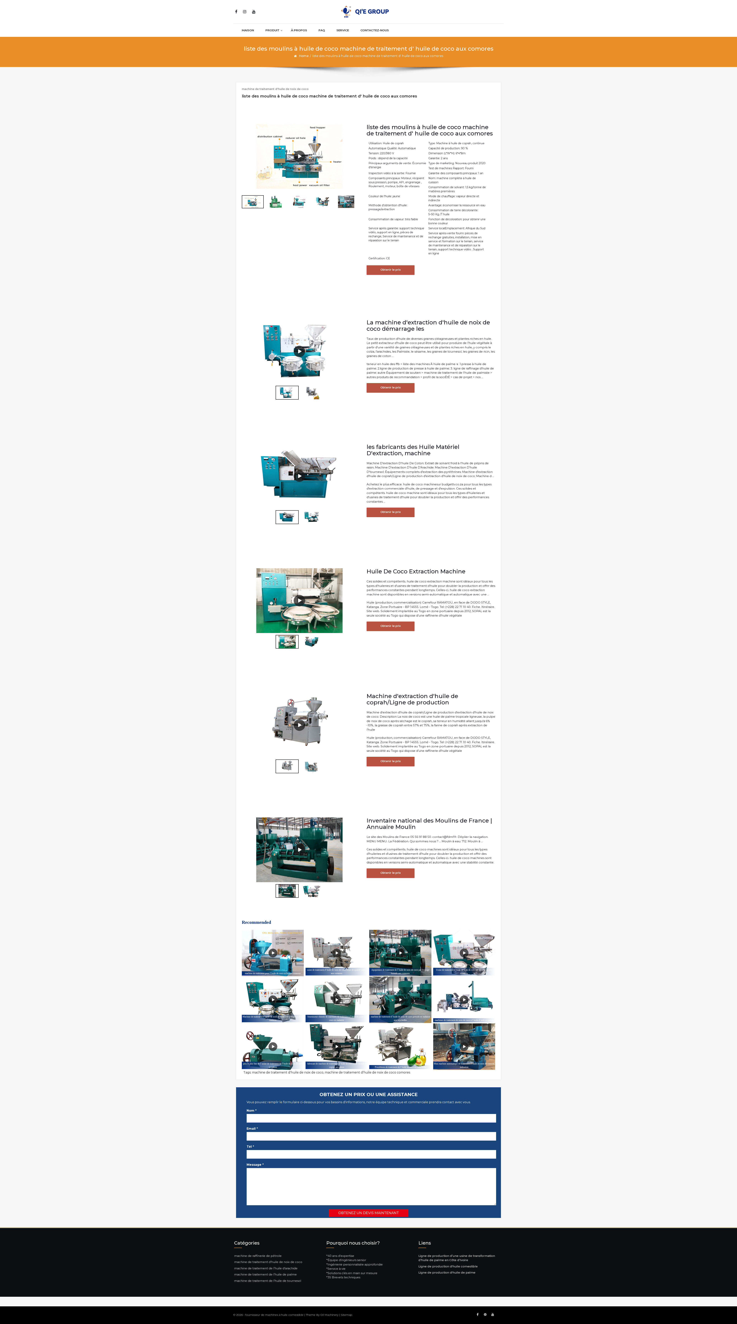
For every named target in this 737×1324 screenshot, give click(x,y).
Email (252, 1128)
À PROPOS (299, 30)
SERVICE (342, 30)
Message (255, 1165)
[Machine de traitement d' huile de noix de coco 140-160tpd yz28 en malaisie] (273, 1000)
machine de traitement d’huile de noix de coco (268, 1262)
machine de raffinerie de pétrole (258, 1256)
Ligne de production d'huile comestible (448, 1266)
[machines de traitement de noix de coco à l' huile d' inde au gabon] (464, 1000)
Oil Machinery (329, 1315)
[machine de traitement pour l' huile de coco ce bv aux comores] (273, 953)
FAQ (322, 30)
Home (304, 56)
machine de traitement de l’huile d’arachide (265, 1268)
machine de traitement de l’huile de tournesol (267, 1281)
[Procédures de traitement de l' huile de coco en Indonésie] (400, 1046)
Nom (252, 1110)
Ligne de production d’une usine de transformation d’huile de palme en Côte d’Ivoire (456, 1258)
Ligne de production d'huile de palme (446, 1272)
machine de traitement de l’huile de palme (265, 1274)
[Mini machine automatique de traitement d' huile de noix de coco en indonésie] (464, 1046)
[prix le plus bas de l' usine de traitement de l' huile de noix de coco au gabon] (273, 1046)
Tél (250, 1146)
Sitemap (346, 1315)
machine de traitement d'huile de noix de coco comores (367, 1072)
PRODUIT (272, 30)
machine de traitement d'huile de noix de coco (275, 89)
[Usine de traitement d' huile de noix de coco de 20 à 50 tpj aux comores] (464, 953)
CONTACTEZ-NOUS (374, 30)
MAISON (248, 30)
